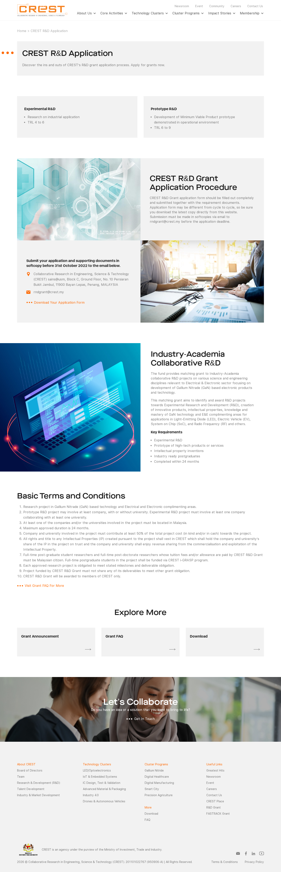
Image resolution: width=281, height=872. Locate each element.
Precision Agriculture (159, 795)
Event (199, 6)
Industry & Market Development (38, 795)
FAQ (147, 819)
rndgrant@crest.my (49, 292)
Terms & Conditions (224, 862)
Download (151, 813)
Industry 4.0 (91, 795)
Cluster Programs (186, 13)
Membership (249, 13)
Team (20, 776)
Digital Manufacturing (159, 782)
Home (21, 31)
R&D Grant (213, 807)
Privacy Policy (254, 862)
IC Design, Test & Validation (101, 782)
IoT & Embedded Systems (100, 776)
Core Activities (111, 13)
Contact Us (255, 6)
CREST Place (215, 801)
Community (216, 6)
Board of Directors (29, 770)
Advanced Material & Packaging (104, 789)
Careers (236, 6)
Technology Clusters (148, 13)
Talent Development (30, 789)
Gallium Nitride (154, 770)
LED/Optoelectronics (97, 770)
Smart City (152, 789)
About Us (84, 13)
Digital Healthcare (157, 776)
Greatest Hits (215, 770)
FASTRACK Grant (218, 813)
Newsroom (182, 6)
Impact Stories (219, 13)
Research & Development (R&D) (38, 782)
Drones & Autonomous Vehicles (104, 801)
